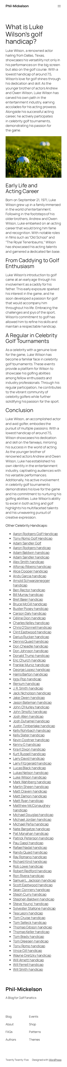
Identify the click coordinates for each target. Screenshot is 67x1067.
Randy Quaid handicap (30, 852)
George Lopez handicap (31, 669)
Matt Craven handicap (30, 791)
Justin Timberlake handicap (34, 726)
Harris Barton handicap (30, 674)
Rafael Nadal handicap (30, 847)
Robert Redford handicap (32, 871)
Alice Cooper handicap (30, 571)
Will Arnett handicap (28, 960)
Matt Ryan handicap (28, 800)
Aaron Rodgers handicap (32, 547)
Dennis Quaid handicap (31, 641)
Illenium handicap (26, 683)
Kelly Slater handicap (29, 735)
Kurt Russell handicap (29, 754)
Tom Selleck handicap (30, 922)
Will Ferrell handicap (28, 964)
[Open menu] (59, 6)
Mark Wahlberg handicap (32, 782)
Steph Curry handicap (30, 894)
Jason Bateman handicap (32, 702)
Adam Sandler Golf (27, 543)
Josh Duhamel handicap (31, 721)
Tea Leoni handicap (28, 913)
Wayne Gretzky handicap (32, 955)
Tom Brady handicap (28, 936)
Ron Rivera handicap (28, 875)
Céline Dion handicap (29, 618)
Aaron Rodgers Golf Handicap (35, 533)
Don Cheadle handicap (30, 646)
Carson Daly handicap (29, 613)
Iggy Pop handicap (27, 679)
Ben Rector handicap (29, 590)
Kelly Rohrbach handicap (32, 730)
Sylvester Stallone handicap (34, 908)
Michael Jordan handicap (32, 819)
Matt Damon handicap (30, 796)
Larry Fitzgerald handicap (32, 763)
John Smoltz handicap (30, 711)
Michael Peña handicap (31, 824)
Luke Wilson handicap (30, 777)
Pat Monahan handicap (31, 833)
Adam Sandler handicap (31, 557)
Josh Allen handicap (28, 716)
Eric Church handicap (29, 660)
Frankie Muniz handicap (31, 665)
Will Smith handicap (28, 969)
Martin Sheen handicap (31, 786)
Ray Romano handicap (30, 857)
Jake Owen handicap (29, 697)
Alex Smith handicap (28, 561)
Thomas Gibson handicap (32, 927)
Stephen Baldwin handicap (33, 899)
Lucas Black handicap (29, 768)
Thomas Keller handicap (31, 931)
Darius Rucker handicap (31, 637)
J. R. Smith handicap (28, 688)
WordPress (55, 1059)
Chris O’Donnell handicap (32, 627)
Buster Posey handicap (30, 608)
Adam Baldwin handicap (31, 552)
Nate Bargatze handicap (31, 829)
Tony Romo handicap (29, 946)
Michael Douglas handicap (33, 814)
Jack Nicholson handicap (32, 693)
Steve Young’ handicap (30, 903)
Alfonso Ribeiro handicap (32, 566)
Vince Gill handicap (27, 950)
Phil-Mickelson (17, 6)
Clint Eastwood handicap (32, 632)
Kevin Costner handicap (31, 740)
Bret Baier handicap (28, 599)
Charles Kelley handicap (31, 623)
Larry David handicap (29, 758)
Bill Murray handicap (28, 594)
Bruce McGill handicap (30, 604)
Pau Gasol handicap (28, 843)
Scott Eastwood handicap (33, 885)
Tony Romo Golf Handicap (32, 538)
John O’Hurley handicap (31, 707)
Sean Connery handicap (31, 889)
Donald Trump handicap (31, 655)
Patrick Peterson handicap (33, 838)
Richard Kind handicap (30, 861)
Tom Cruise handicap (29, 917)
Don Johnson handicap (30, 651)
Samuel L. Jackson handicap (34, 880)
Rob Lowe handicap (28, 866)
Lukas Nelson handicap (30, 772)
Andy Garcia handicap (29, 576)
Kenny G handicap (27, 744)
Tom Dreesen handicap (31, 941)
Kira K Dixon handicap (29, 749)
